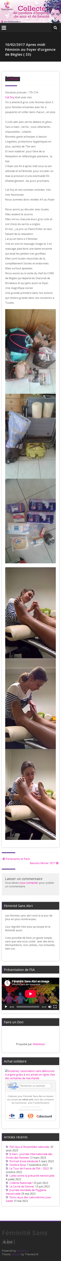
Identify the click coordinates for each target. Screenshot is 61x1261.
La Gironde (12, 78)
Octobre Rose (17, 1165)
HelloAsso (39, 1044)
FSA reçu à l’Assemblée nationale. (29, 1147)
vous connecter (29, 883)
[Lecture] (6, 1006)
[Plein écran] (55, 1006)
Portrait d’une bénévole (23, 1161)
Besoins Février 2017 (42, 863)
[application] (30, 994)
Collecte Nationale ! (21, 1183)
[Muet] (49, 1006)
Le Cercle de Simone (21, 1186)
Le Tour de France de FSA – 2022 (29, 1168)
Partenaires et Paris (18, 859)
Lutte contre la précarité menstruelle (31, 1175)
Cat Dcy (9, 97)
